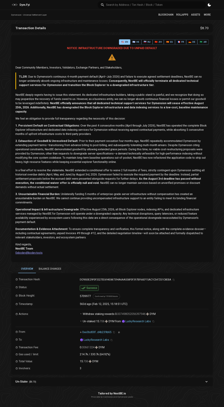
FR (180, 42)
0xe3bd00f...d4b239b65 (96, 332)
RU (147, 42)
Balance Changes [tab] (50, 268)
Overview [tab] (27, 268)
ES (169, 42)
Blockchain (165, 14)
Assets (195, 14)
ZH (158, 42)
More (207, 14)
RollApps (182, 14)
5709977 (85, 296)
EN (124, 42)
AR (203, 42)
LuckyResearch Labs (138, 321)
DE (191, 42)
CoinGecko (108, 397)
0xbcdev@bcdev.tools (29, 252)
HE (135, 42)
